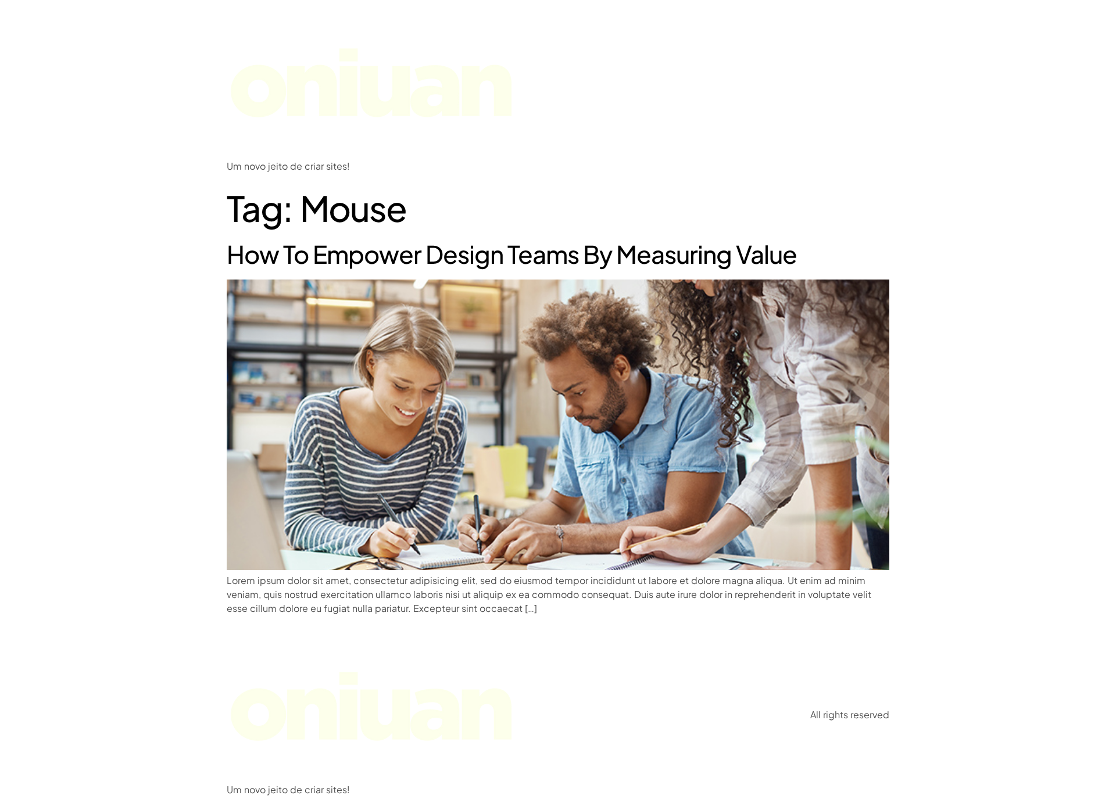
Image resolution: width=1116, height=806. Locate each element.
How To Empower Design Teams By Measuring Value (512, 253)
